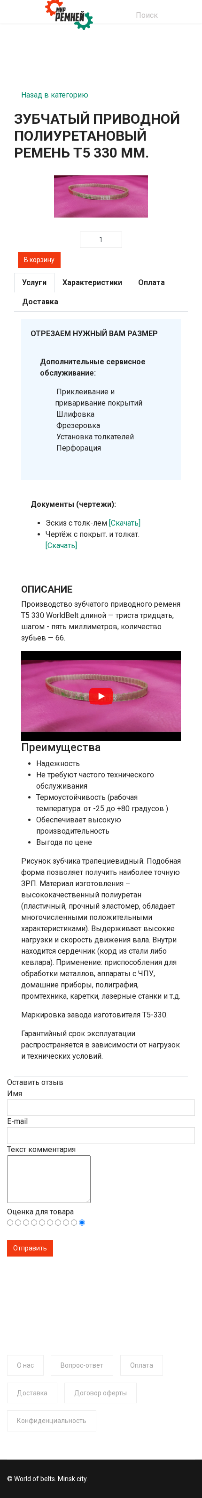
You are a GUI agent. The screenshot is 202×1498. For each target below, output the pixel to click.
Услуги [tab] (34, 282)
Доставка (32, 1393)
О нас (25, 1365)
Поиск (147, 15)
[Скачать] (124, 523)
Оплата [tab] (151, 282)
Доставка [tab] (40, 301)
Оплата (141, 1365)
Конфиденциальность (51, 1420)
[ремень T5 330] (101, 196)
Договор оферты (100, 1393)
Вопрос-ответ (82, 1365)
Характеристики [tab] (92, 282)
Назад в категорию (54, 92)
